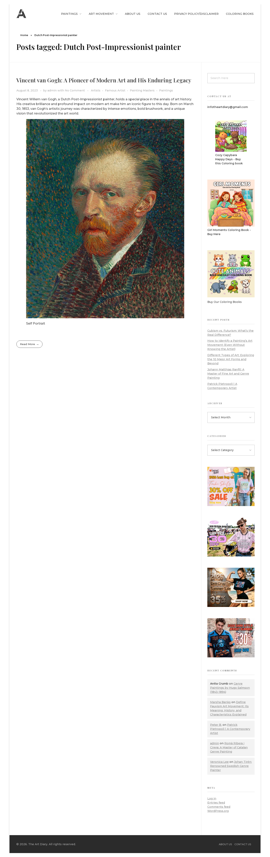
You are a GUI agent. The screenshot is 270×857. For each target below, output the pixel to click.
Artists (95, 90)
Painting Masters (142, 90)
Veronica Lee (219, 762)
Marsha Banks (220, 702)
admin (52, 90)
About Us (225, 844)
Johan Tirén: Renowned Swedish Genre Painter (231, 766)
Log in (211, 798)
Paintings (166, 90)
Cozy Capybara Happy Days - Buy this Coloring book (229, 159)
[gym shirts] (231, 587)
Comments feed (218, 807)
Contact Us (242, 844)
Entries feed (216, 802)
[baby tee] (231, 536)
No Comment (75, 90)
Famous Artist (115, 90)
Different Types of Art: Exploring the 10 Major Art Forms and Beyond (230, 359)
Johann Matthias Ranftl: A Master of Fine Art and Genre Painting (228, 374)
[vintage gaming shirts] (231, 637)
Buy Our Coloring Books (224, 302)
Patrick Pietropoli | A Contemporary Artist (230, 729)
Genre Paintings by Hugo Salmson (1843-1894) (230, 688)
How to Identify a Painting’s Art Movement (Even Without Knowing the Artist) (229, 345)
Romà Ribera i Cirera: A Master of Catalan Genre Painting (229, 747)
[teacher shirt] (231, 486)
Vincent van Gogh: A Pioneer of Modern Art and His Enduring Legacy (103, 80)
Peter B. (216, 725)
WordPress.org (218, 811)
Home (24, 35)
